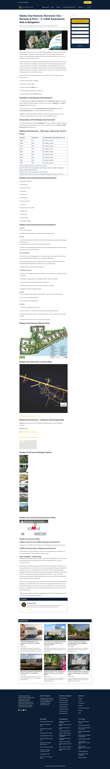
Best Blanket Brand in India (46, 735)
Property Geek (31, 603)
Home (20, 26)
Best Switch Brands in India (46, 721)
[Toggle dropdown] (54, 7)
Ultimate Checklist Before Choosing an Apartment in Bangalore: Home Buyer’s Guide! (78, 673)
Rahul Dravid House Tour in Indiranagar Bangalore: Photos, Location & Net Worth (54, 673)
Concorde (46, 704)
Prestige (42, 698)
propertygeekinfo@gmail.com (29, 431)
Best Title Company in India (46, 747)
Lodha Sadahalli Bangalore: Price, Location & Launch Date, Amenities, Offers (30, 643)
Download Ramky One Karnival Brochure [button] (29, 437)
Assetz (51, 700)
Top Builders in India (44, 754)
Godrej (41, 704)
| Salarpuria (47, 701)
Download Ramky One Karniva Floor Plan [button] (29, 416)
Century (43, 701)
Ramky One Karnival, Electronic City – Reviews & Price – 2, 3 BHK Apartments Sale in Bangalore (42, 19)
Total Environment (45, 700)
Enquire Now (88, 2)
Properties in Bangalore (28, 26)
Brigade (47, 698)
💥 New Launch (45, 7)
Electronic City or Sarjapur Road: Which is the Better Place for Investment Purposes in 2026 (55, 643)
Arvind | (48, 703)
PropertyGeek (52, 766)
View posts (29, 609)
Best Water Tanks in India (46, 733)
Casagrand (42, 703)
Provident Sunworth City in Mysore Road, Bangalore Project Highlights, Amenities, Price (77, 643)
